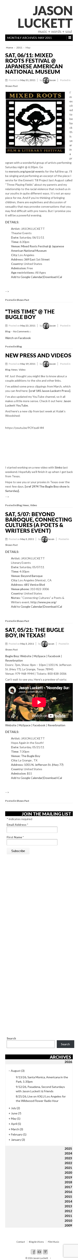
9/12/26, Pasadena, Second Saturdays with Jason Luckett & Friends (40, 1089)
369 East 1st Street (37, 259)
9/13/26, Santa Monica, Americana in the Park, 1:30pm (42, 1079)
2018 (68, 1182)
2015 (68, 1196)
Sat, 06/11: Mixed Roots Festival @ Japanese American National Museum (34, 63)
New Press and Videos (38, 355)
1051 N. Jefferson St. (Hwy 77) (43, 764)
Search (11, 1038)
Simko (58, 467)
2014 (68, 1201)
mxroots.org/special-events (27, 171)
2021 (68, 1168)
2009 (68, 1225)
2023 (68, 1158)
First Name (15, 837)
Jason (52, 80)
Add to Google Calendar (26, 277)
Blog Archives (36, 1241)
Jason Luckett (45, 16)
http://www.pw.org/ (44, 602)
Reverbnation (14, 660)
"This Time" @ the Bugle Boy (29, 314)
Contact (20, 1241)
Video (22, 369)
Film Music (53, 1241)
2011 (19, 47)
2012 (68, 1211)
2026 (68, 1062)
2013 (68, 1206)
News (14, 369)
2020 (68, 1172)
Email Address (17, 824)
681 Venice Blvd (34, 584)
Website (25, 656)
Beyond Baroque (32, 576)
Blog (7, 331)
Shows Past (11, 86)
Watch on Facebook (18, 338)
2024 (68, 1153)
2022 (68, 1163)
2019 (68, 1177)
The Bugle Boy (30, 756)
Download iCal (52, 277)
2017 (68, 1187)
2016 (68, 1192)
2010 (68, 1220)
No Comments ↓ (22, 331)
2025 (68, 1148)
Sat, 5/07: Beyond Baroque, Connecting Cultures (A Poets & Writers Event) (38, 522)
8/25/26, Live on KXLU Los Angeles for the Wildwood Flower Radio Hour (41, 1098)
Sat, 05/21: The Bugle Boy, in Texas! (34, 632)
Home (9, 47)
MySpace (40, 656)
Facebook (54, 656)
